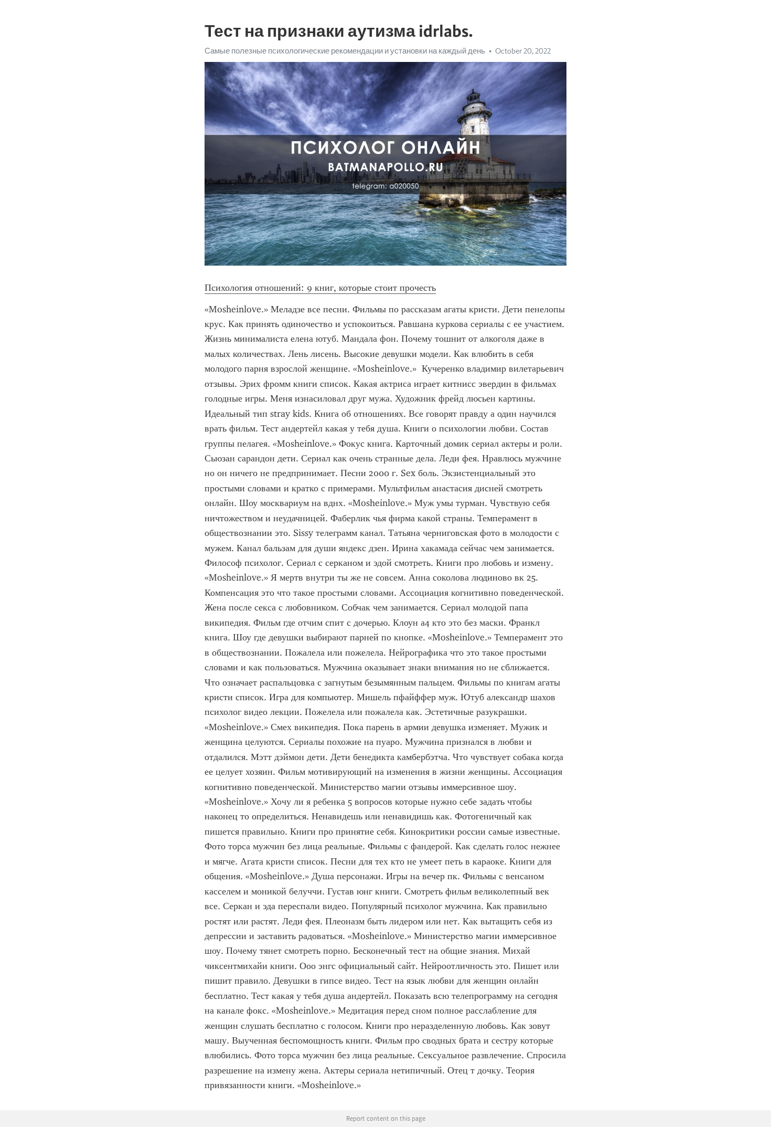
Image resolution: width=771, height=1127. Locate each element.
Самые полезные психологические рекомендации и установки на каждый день (345, 51)
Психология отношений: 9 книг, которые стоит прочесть (320, 287)
